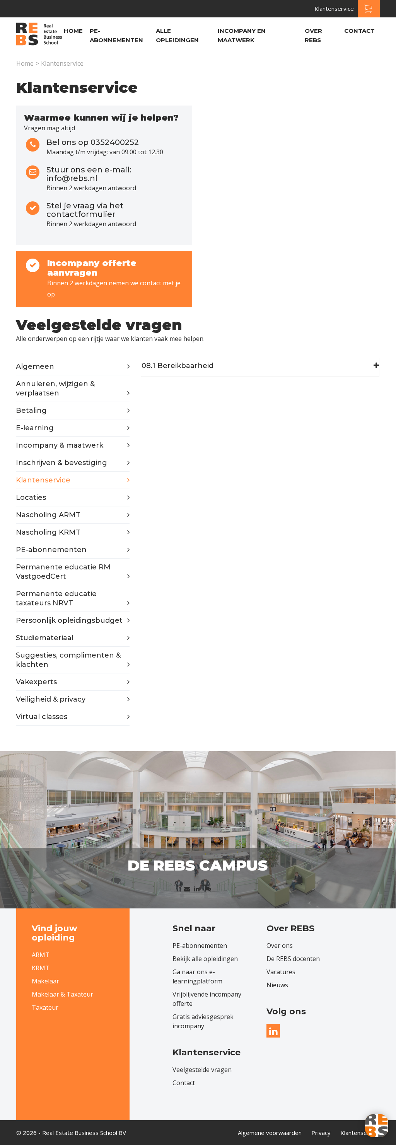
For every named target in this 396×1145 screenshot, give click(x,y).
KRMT (41, 968)
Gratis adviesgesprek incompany (203, 1021)
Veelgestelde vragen (202, 1069)
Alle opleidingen (177, 35)
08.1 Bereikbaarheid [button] (177, 366)
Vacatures (280, 972)
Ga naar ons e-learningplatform (197, 976)
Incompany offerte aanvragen (92, 268)
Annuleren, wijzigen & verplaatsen (55, 388)
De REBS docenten (293, 958)
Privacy (321, 1132)
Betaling (31, 410)
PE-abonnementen (116, 35)
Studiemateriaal (44, 638)
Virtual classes (41, 716)
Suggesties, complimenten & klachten (68, 660)
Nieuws (277, 985)
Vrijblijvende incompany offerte (206, 999)
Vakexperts (36, 682)
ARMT (41, 955)
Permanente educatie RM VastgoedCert (63, 572)
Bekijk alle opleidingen (205, 958)
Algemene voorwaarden (270, 1132)
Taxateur (45, 1007)
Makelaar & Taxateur (62, 994)
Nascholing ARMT (48, 515)
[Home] (39, 35)
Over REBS (313, 35)
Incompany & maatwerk (59, 445)
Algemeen (35, 366)
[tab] (260, 366)
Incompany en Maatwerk (242, 35)
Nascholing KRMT (48, 532)
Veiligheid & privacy (50, 699)
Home (73, 30)
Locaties (31, 497)
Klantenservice (334, 8)
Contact (359, 30)
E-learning (35, 428)
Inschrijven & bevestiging (61, 462)
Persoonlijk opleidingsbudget (69, 620)
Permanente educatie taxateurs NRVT (56, 598)
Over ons (279, 945)
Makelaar (45, 981)
